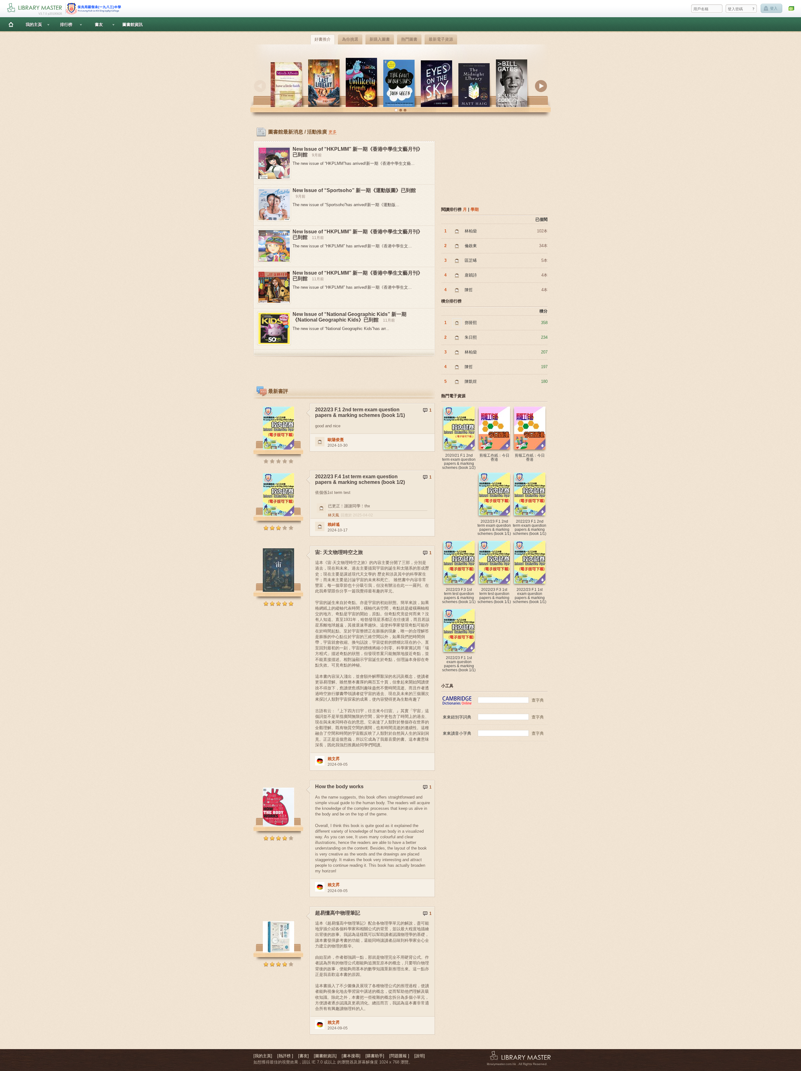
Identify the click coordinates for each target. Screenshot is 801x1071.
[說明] (419, 1055)
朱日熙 (471, 337)
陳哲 (469, 289)
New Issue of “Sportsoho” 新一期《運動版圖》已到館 (354, 190)
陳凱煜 (471, 381)
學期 (475, 209)
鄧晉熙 (471, 322)
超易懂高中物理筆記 (337, 913)
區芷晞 (471, 260)
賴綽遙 (334, 524)
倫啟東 (471, 245)
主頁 (11, 24)
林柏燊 (471, 231)
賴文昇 (334, 758)
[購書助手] (374, 1055)
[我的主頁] (262, 1055)
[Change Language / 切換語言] (791, 8)
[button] (396, 110)
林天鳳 (333, 515)
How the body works (339, 786)
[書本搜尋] (351, 1055)
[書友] (303, 1055)
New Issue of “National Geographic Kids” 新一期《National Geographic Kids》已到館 (349, 317)
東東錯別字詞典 (457, 717)
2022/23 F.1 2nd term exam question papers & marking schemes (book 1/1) (360, 412)
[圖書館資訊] (325, 1055)
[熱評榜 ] (285, 1055)
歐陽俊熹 (336, 439)
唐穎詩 (471, 275)
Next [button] (541, 86)
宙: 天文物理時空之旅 (339, 552)
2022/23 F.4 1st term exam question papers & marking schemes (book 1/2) (360, 479)
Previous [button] (260, 86)
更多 (333, 131)
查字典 (538, 700)
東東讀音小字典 (457, 733)
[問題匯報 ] (399, 1055)
